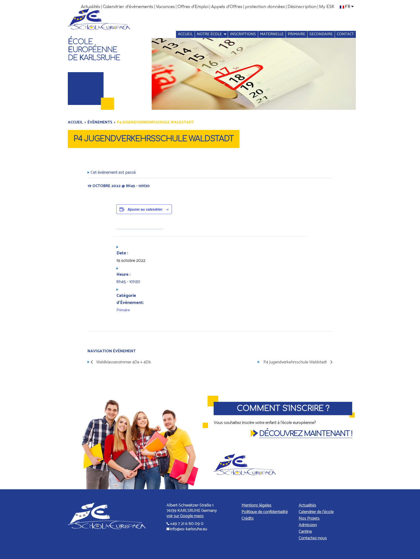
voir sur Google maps (185, 516)
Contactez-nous (313, 538)
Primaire (296, 34)
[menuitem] (91, 7)
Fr (347, 7)
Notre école (209, 34)
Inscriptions (243, 34)
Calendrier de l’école (316, 512)
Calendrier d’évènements (128, 7)
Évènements (100, 122)
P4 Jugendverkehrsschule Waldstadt (295, 362)
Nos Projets (309, 518)
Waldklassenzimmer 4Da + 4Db (123, 362)
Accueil (185, 34)
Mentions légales (256, 505)
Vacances (165, 7)
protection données (265, 7)
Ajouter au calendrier (145, 209)
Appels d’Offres (226, 7)
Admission (308, 525)
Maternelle (272, 34)
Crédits (248, 518)
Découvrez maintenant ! (305, 434)
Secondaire (321, 34)
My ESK (326, 7)
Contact (345, 34)
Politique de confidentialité (265, 512)
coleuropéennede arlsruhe (94, 50)
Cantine (305, 531)
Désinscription (302, 7)
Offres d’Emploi (193, 7)
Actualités (90, 7)
